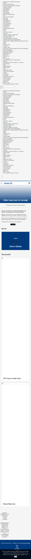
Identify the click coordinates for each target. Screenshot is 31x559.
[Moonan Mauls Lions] (15, 384)
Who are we (6, 82)
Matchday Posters (7, 52)
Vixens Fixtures (7, 77)
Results (5, 61)
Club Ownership (7, 23)
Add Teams (6, 10)
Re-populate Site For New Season (11, 60)
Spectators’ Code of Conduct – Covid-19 (13, 62)
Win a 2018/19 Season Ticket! (10, 84)
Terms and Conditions (8, 71)
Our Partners (6, 58)
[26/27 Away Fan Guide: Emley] (15, 258)
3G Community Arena (8, 4)
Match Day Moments (8, 51)
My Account (6, 56)
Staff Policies (6, 67)
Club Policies (6, 25)
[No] (29, 554)
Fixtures (5, 33)
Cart (4, 15)
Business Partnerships (8, 14)
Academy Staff (6, 8)
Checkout (5, 18)
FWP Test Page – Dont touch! (10, 34)
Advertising (6, 11)
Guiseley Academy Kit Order (10, 38)
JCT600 (5, 46)
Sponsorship (6, 63)
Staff (4, 65)
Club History (6, 22)
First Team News (21, 205)
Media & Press (6, 53)
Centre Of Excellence (8, 17)
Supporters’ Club (7, 70)
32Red (5, 3)
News (4, 57)
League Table (6, 47)
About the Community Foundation (11, 5)
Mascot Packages (7, 49)
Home (4, 43)
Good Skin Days (7, 37)
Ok (15, 556)
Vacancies (5, 73)
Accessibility (6, 9)
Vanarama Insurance (8, 76)
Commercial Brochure (8, 28)
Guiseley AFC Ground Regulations (11, 39)
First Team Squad (7, 32)
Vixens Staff (6, 80)
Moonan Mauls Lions (9, 504)
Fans (4, 30)
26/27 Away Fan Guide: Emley (12, 378)
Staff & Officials (7, 66)
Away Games (6, 13)
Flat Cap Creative (25, 543)
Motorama (5, 54)
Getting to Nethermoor (8, 36)
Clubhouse (6, 27)
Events (5, 29)
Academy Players (7, 6)
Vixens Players (7, 78)
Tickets (5, 72)
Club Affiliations (7, 20)
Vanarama (5, 75)
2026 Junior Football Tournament (11, 1)
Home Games (6, 44)
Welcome (5, 81)
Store (4, 68)
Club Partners (6, 24)
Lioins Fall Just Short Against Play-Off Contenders (15, 48)
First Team (17, 549)
